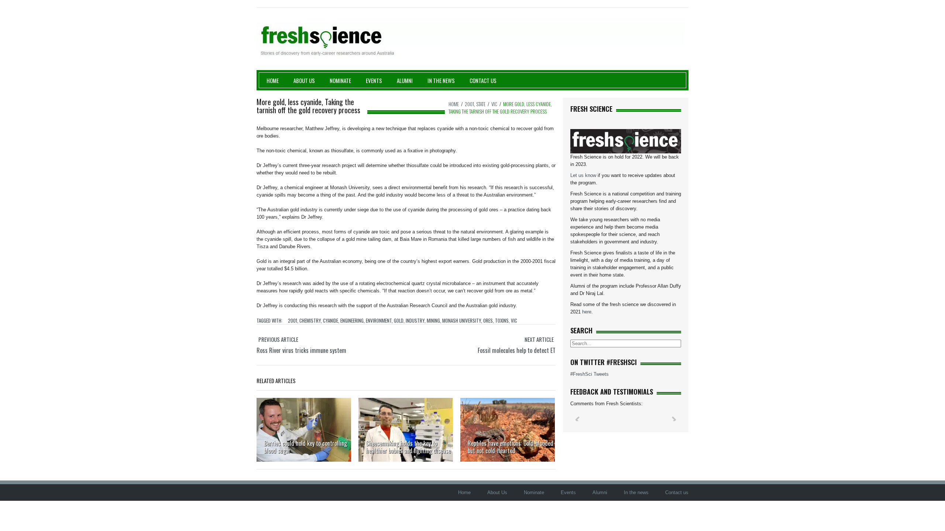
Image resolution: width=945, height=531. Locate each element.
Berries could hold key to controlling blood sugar (305, 447)
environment (379, 320)
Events (374, 80)
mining (433, 320)
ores (488, 320)
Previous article (278, 339)
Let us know (583, 175)
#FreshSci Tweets (589, 374)
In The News (441, 80)
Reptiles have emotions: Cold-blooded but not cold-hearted (510, 447)
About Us (304, 80)
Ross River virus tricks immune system (301, 350)
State (480, 104)
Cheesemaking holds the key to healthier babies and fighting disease (408, 447)
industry (415, 320)
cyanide (330, 320)
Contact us (483, 80)
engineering (352, 320)
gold (398, 320)
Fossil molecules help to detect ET (517, 350)
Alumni (405, 80)
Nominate (340, 80)
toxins (502, 320)
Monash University (461, 320)
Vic (494, 104)
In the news (636, 492)
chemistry (310, 320)
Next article (539, 339)
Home (273, 80)
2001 (469, 104)
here (586, 312)
